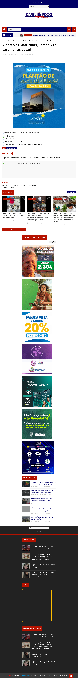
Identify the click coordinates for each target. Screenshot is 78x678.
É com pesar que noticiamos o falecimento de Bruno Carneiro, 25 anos (43, 574)
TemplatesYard (26, 675)
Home (4, 41)
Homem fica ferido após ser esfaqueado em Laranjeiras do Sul (43, 548)
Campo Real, (29, 54)
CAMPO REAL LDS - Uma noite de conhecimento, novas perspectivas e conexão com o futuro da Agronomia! (38, 217)
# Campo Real (11, 148)
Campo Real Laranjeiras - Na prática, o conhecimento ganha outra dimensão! (47, 35)
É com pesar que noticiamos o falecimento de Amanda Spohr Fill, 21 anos (43, 566)
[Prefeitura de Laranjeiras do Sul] (38, 261)
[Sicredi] (37, 294)
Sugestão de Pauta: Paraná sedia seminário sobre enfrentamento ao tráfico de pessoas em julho (42, 509)
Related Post (8, 192)
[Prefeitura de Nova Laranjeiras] (37, 327)
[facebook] (41, 2)
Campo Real (17, 35)
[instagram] (45, 2)
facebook (14, 230)
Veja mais (72, 192)
